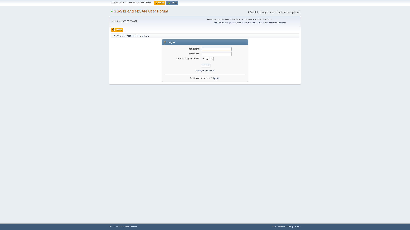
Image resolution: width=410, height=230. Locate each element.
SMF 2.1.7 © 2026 (116, 227)
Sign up (216, 78)
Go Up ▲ (297, 227)
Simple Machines (130, 227)
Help (274, 227)
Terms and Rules (284, 227)
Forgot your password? (205, 70)
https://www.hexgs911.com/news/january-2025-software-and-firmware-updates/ (250, 22)
